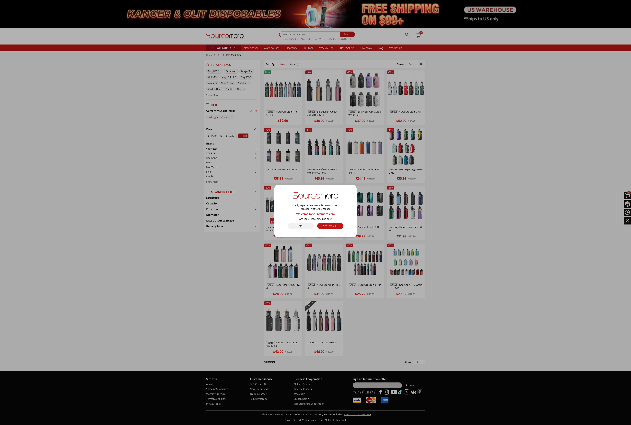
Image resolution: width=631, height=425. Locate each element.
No (301, 226)
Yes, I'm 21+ (330, 226)
